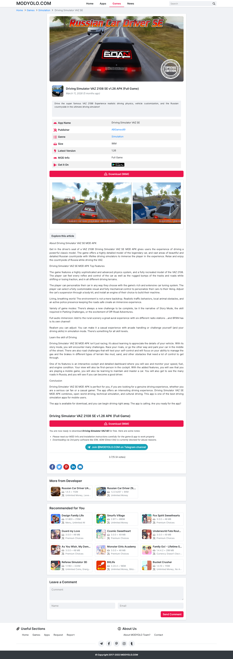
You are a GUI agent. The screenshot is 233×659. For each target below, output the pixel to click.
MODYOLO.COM (33, 3)
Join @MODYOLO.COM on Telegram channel (118, 447)
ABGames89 (118, 129)
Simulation (117, 136)
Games (117, 3)
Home (89, 3)
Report (70, 634)
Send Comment (172, 614)
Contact (158, 634)
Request (58, 634)
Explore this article (63, 235)
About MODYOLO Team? (136, 634)
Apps (103, 3)
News (130, 3)
